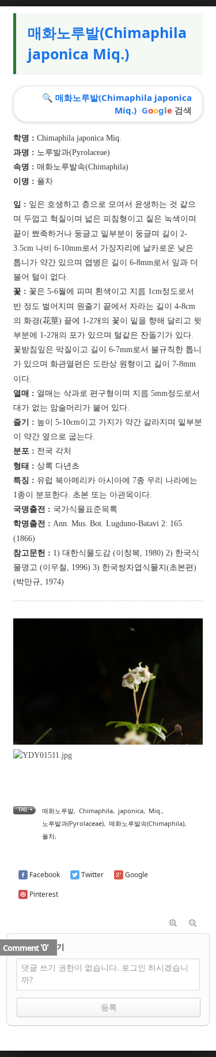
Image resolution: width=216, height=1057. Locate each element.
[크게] (173, 923)
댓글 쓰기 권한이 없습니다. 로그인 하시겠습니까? (104, 973)
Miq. (155, 810)
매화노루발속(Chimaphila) (82, 167)
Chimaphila (96, 810)
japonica (130, 810)
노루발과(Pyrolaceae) (73, 152)
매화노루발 (58, 810)
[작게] (193, 923)
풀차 (48, 836)
